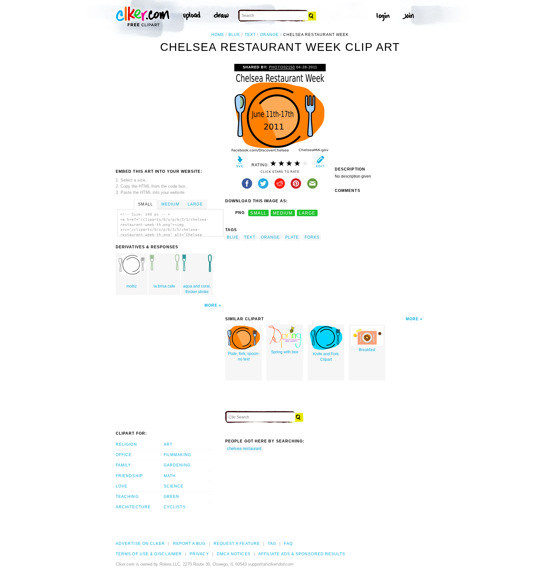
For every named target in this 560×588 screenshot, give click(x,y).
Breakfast (367, 349)
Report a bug (189, 543)
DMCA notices (234, 554)
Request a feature (237, 543)
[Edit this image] (320, 163)
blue (234, 34)
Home (217, 34)
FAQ (288, 543)
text (250, 34)
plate (292, 237)
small (258, 212)
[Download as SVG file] (240, 163)
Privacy (199, 554)
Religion (126, 444)
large (307, 212)
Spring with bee (284, 352)
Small (145, 204)
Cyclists (175, 507)
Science (174, 486)
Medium (170, 204)
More (210, 305)
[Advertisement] (170, 112)
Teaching (127, 496)
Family (123, 465)
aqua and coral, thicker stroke (197, 289)
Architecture (133, 507)
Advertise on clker (140, 543)
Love (121, 486)
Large (195, 204)
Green (171, 496)
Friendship (129, 476)
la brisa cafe (164, 286)
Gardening (177, 465)
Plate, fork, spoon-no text (244, 356)
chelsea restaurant (244, 448)
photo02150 (282, 67)
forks (312, 237)
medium (283, 212)
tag (272, 543)
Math (170, 476)
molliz (131, 286)
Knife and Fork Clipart (326, 357)
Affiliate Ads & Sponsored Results (301, 554)
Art (168, 444)
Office (124, 455)
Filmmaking (177, 455)
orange (269, 34)
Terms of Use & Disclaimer (149, 554)
